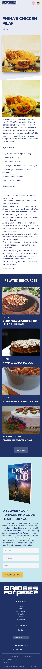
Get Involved (21, 611)
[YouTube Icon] (21, 649)
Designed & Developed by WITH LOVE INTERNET (21, 666)
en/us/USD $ (19, 637)
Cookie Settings (26, 656)
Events (21, 614)
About (21, 609)
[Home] (9, 3)
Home (21, 606)
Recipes (5, 317)
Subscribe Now (12, 575)
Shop (21, 617)
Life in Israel (7, 436)
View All (21, 450)
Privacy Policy (14, 656)
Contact (21, 630)
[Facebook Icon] (13, 649)
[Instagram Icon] (17, 649)
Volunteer (21, 619)
